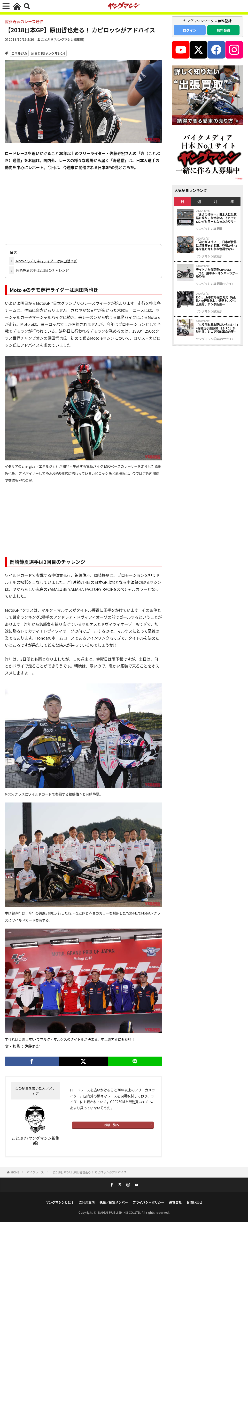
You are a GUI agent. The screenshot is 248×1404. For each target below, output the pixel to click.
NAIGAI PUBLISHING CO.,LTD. (120, 1212)
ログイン (189, 30)
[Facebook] (32, 1061)
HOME (15, 1172)
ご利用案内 (87, 1202)
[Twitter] (83, 1061)
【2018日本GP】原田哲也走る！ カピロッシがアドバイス (88, 1172)
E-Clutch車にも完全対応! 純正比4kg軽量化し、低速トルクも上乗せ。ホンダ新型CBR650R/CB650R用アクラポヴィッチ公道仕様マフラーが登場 (217, 301)
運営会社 (175, 1202)
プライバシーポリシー (148, 1202)
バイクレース (35, 1172)
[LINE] (135, 1061)
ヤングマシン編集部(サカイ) (214, 283)
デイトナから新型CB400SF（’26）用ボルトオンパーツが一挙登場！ (217, 273)
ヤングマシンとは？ (60, 1202)
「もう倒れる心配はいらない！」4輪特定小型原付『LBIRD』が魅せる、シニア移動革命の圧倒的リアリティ (217, 328)
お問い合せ (194, 1202)
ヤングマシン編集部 (209, 228)
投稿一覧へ (111, 1125)
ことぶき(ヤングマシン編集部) (62, 39)
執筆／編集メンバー (114, 1202)
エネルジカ (19, 53)
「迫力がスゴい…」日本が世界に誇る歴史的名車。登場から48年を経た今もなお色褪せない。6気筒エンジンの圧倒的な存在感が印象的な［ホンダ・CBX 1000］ (216, 245)
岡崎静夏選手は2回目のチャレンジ (40, 270)
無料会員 (223, 30)
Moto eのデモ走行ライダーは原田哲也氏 (44, 260)
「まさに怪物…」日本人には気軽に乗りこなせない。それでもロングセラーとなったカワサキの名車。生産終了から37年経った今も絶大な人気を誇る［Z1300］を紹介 (216, 218)
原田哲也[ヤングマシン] (48, 53)
